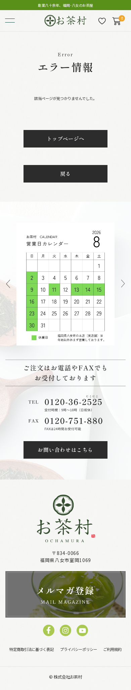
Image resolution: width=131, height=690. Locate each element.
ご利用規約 (112, 649)
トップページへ (65, 138)
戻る (65, 173)
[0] (116, 21)
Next (123, 284)
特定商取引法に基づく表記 (31, 649)
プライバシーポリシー (78, 649)
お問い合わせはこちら (65, 449)
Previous (8, 284)
